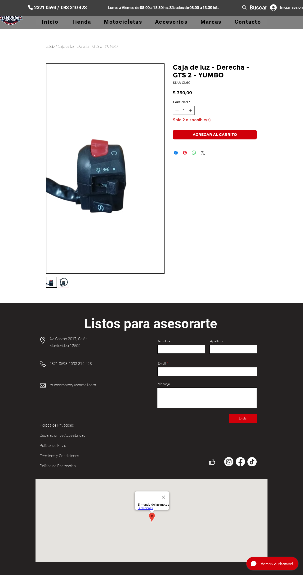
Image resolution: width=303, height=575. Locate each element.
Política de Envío (53, 445)
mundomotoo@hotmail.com (72, 385)
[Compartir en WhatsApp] (194, 153)
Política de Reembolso (58, 466)
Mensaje (164, 383)
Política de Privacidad (57, 425)
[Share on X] (203, 153)
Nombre (164, 341)
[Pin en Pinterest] (185, 153)
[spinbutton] (183, 110)
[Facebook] (240, 461)
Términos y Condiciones (59, 456)
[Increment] (191, 110)
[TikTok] (252, 461)
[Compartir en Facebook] (176, 153)
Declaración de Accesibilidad (62, 435)
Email (162, 363)
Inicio (50, 46)
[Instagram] (228, 461)
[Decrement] (176, 110)
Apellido (216, 341)
